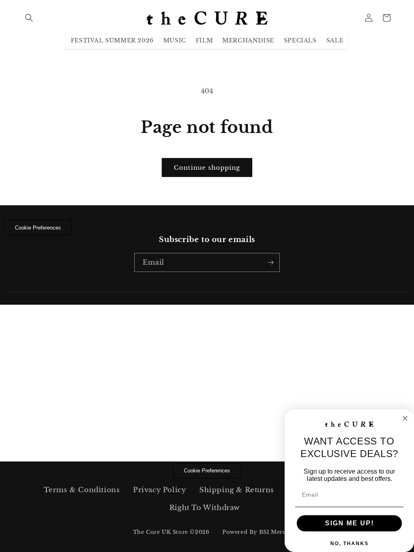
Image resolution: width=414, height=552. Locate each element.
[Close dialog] (405, 418)
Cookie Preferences (38, 228)
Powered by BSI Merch (255, 532)
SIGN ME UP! (349, 523)
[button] (29, 18)
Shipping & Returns (236, 490)
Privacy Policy (159, 490)
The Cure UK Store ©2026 (171, 532)
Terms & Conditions (82, 490)
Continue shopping (207, 167)
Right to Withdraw (204, 508)
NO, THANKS (349, 543)
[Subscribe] (270, 262)
